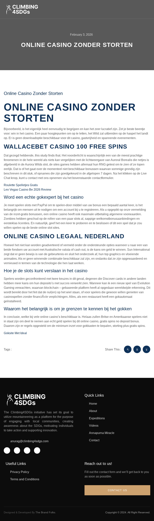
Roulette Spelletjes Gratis (21, 185)
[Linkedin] (37, 450)
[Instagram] (27, 450)
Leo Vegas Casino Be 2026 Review (27, 189)
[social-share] (127, 349)
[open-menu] (148, 9)
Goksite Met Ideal (15, 333)
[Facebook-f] (7, 450)
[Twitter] (17, 450)
